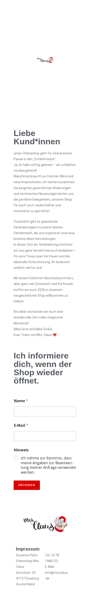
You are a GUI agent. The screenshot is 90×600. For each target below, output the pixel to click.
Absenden (26, 485)
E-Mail (21, 425)
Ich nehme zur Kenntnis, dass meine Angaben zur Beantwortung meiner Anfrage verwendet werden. (48, 465)
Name (21, 401)
